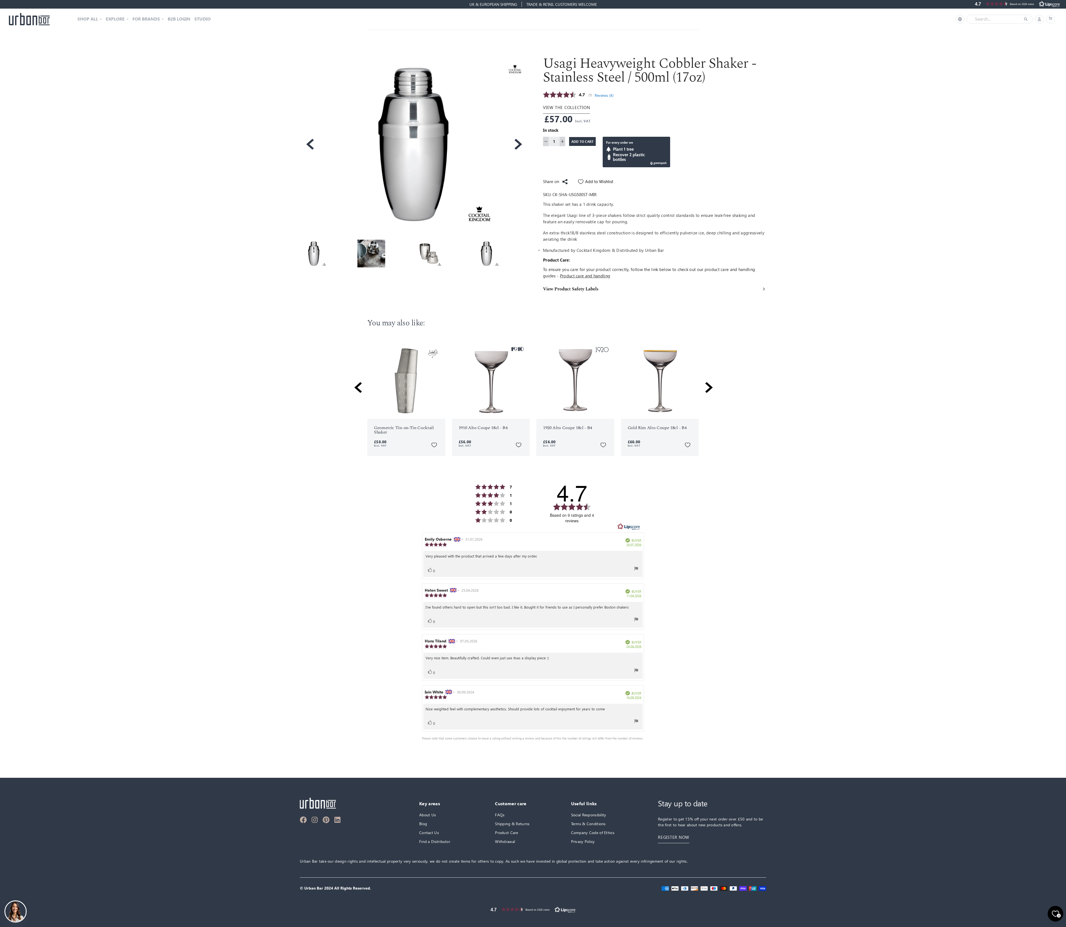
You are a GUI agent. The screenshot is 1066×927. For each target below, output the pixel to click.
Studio (202, 19)
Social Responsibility (588, 814)
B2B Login (179, 19)
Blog (423, 823)
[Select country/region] (960, 19)
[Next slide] (517, 144)
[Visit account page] (1039, 19)
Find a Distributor (434, 841)
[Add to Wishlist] (434, 444)
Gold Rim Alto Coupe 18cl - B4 (657, 427)
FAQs (499, 814)
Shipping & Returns (512, 823)
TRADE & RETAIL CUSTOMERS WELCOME (561, 4)
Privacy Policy (583, 841)
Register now (673, 837)
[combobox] (995, 19)
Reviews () (604, 95)
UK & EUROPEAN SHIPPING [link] (493, 4)
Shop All (87, 19)
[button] (1050, 19)
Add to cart (582, 141)
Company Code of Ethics (592, 832)
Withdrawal (505, 841)
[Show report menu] (636, 568)
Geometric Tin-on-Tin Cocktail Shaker (404, 429)
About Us (427, 814)
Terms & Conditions (588, 823)
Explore (115, 19)
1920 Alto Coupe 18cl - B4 (567, 427)
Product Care (506, 832)
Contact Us (429, 832)
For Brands (146, 19)
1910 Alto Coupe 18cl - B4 (483, 427)
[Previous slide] (309, 144)
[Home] (29, 19)
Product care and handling (585, 275)
